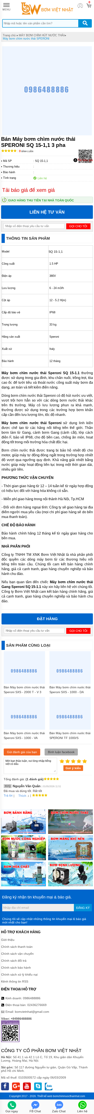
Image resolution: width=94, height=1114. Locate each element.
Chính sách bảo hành (16, 967)
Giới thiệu (7, 939)
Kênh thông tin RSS (14, 981)
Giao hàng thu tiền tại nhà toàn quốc (41, 200)
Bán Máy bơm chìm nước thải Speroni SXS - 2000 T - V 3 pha (24, 692)
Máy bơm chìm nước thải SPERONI (26, 38)
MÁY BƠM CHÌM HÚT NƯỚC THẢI (41, 35)
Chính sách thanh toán (17, 946)
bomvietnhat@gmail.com (32, 1011)
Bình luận (26, 151)
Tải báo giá (85, 160)
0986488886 (31, 998)
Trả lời (8, 795)
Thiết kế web (44, 1096)
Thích (22, 795)
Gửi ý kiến (73, 768)
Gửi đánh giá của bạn (22, 752)
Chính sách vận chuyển (17, 953)
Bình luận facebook (61, 752)
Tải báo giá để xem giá (28, 190)
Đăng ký (83, 908)
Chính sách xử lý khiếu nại (19, 974)
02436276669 (37, 1005)
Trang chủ (9, 35)
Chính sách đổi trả (13, 960)
